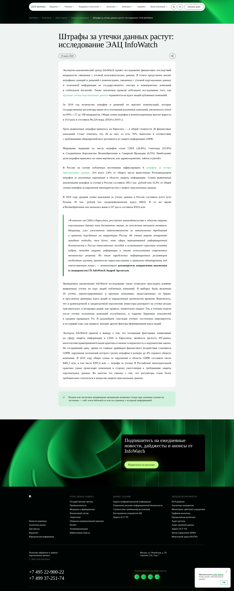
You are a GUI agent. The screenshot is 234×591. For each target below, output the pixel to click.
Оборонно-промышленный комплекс (87, 521)
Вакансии (33, 533)
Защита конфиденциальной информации (132, 501)
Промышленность (78, 505)
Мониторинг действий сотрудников (188, 509)
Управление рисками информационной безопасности (138, 505)
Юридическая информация (41, 537)
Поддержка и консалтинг (89, 7)
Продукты (54, 7)
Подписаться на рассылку (141, 464)
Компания (126, 7)
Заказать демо (194, 7)
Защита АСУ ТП (120, 517)
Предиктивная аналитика (183, 517)
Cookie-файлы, (218, 575)
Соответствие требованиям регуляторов (131, 509)
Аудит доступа (178, 521)
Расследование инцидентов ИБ (127, 513)
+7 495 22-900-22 (46, 571)
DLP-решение (178, 501)
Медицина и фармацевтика (82, 509)
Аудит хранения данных (183, 525)
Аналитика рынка (37, 525)
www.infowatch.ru (97, 400)
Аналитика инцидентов (183, 505)
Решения (68, 7)
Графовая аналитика (181, 513)
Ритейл (73, 525)
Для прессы (34, 529)
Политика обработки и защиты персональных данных (43, 554)
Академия (141, 7)
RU (180, 7)
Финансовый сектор (79, 513)
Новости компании (38, 521)
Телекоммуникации (79, 529)
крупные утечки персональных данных (85, 95)
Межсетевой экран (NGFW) (184, 537)
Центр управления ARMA (184, 533)
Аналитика (110, 7)
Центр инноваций (157, 7)
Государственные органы (81, 501)
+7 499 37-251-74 (46, 578)
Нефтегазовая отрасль (80, 533)
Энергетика (75, 517)
